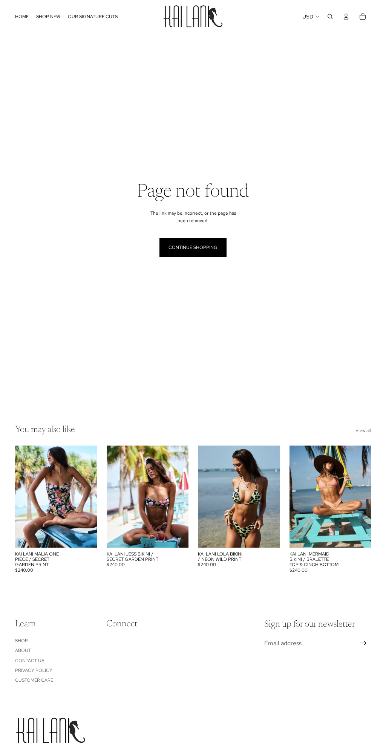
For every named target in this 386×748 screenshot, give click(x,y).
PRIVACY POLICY (33, 670)
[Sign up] (363, 643)
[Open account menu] (346, 16)
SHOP (21, 641)
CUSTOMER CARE (34, 680)
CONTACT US (29, 661)
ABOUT (23, 650)
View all (363, 430)
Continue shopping (193, 247)
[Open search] (330, 16)
